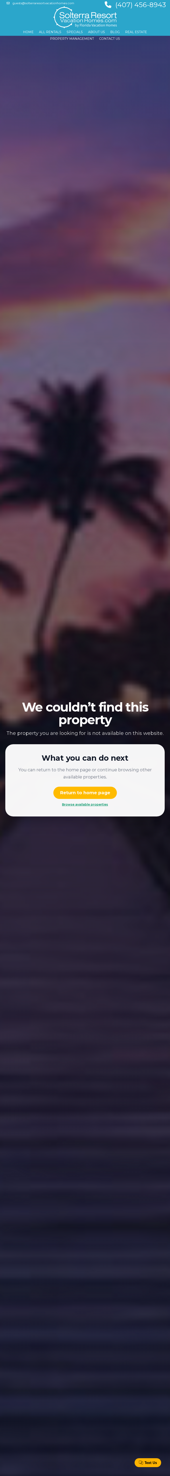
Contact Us (109, 39)
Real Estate (136, 32)
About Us (96, 32)
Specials (75, 32)
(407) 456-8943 (140, 5)
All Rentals (50, 32)
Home (28, 32)
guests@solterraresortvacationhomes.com (43, 3)
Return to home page (85, 792)
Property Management (72, 39)
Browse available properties (85, 804)
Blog (115, 32)
